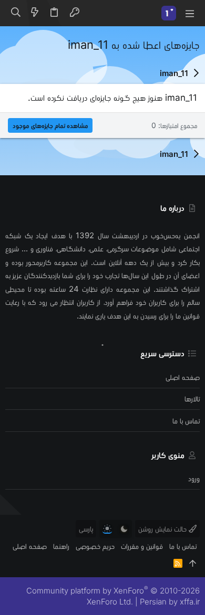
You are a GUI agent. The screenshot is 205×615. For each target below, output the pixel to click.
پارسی (86, 529)
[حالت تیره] (124, 529)
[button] (189, 13)
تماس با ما (186, 421)
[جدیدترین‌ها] (35, 13)
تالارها (192, 399)
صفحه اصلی (183, 377)
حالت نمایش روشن (163, 529)
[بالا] (193, 563)
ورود (194, 478)
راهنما (61, 546)
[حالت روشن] (107, 529)
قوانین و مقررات (142, 546)
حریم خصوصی (95, 546)
